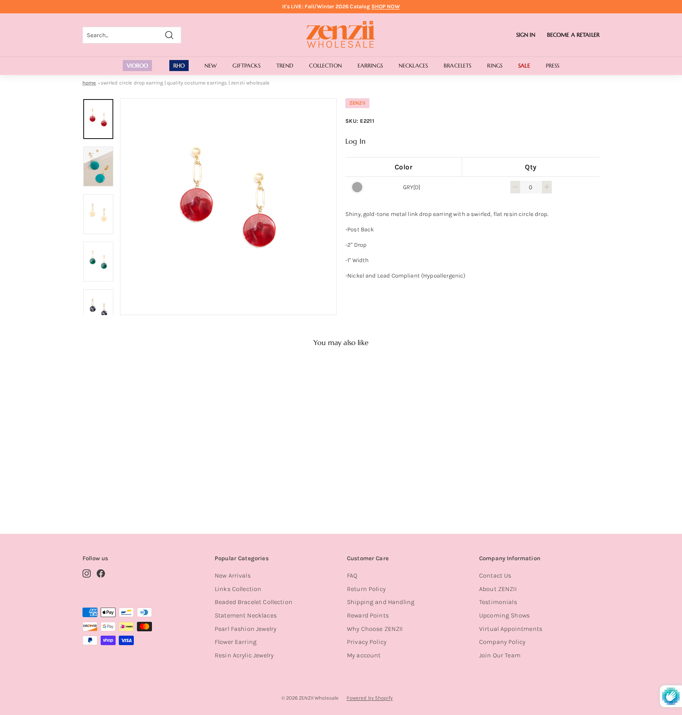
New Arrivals (233, 575)
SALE (524, 65)
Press (553, 65)
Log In (355, 141)
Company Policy (502, 642)
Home (89, 83)
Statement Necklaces (246, 615)
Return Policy (366, 589)
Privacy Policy (366, 642)
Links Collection (238, 589)
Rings (494, 65)
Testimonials (498, 602)
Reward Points (368, 615)
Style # (123, 487)
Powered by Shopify (370, 698)
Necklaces (413, 65)
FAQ (352, 575)
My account (364, 655)
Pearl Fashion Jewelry (245, 628)
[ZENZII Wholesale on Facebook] (101, 573)
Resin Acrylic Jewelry (244, 655)
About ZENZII (498, 589)
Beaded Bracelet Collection (253, 602)
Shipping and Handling (380, 602)
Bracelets (457, 65)
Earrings (370, 65)
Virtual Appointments (510, 628)
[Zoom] (228, 207)
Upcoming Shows (504, 615)
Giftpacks (246, 65)
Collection (325, 65)
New (210, 65)
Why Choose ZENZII (375, 628)
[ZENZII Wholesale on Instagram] (86, 573)
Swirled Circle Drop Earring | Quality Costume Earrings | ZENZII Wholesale (185, 83)
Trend (285, 65)
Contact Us (495, 575)
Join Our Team (500, 655)
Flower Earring (236, 642)
